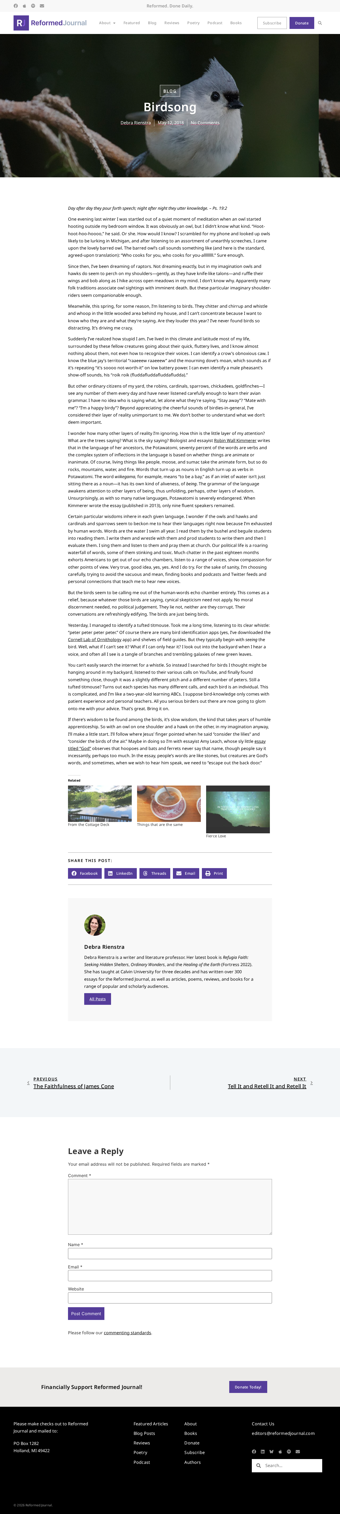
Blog (152, 22)
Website (76, 1289)
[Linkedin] (263, 1451)
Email (75, 1267)
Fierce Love (216, 835)
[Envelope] (42, 6)
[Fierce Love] (238, 809)
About (104, 22)
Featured (132, 22)
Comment (79, 1175)
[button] (320, 23)
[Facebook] (16, 6)
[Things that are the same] (169, 804)
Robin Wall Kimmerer (235, 440)
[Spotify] (33, 6)
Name (75, 1244)
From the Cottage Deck (88, 824)
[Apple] (24, 6)
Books (236, 22)
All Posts (98, 998)
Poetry (193, 22)
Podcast (214, 22)
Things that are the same (160, 824)
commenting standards (127, 1333)
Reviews (171, 22)
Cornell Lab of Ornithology (94, 639)
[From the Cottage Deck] (100, 804)
